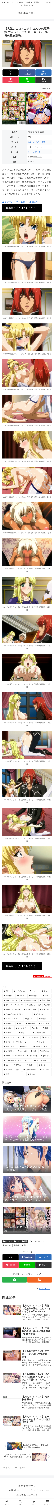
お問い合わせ (14, 1490)
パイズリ (36, 142)
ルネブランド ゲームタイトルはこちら (21, 202)
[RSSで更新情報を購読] (39, 1280)
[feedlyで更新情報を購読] (14, 1280)
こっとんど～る (34, 152)
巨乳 (44, 142)
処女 (29, 142)
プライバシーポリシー (39, 1490)
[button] (43, 80)
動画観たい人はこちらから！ (22, 208)
